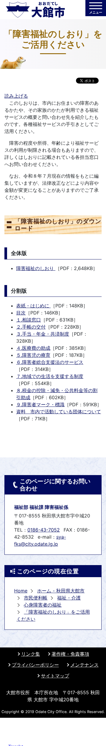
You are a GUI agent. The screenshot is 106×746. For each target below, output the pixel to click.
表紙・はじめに (33, 306)
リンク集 (30, 654)
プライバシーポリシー (35, 665)
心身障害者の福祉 (43, 605)
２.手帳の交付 (31, 327)
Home (20, 591)
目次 (21, 313)
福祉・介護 (69, 598)
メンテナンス (84, 665)
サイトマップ (55, 676)
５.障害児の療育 (33, 355)
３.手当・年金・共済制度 (42, 334)
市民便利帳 (35, 598)
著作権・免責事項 (70, 654)
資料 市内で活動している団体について (58, 411)
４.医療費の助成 (33, 348)
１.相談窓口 (28, 320)
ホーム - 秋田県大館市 (61, 591)
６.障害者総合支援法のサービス (49, 362)
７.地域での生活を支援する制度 (49, 376)
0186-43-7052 (43, 530)
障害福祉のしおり (35, 268)
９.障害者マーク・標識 (40, 404)
